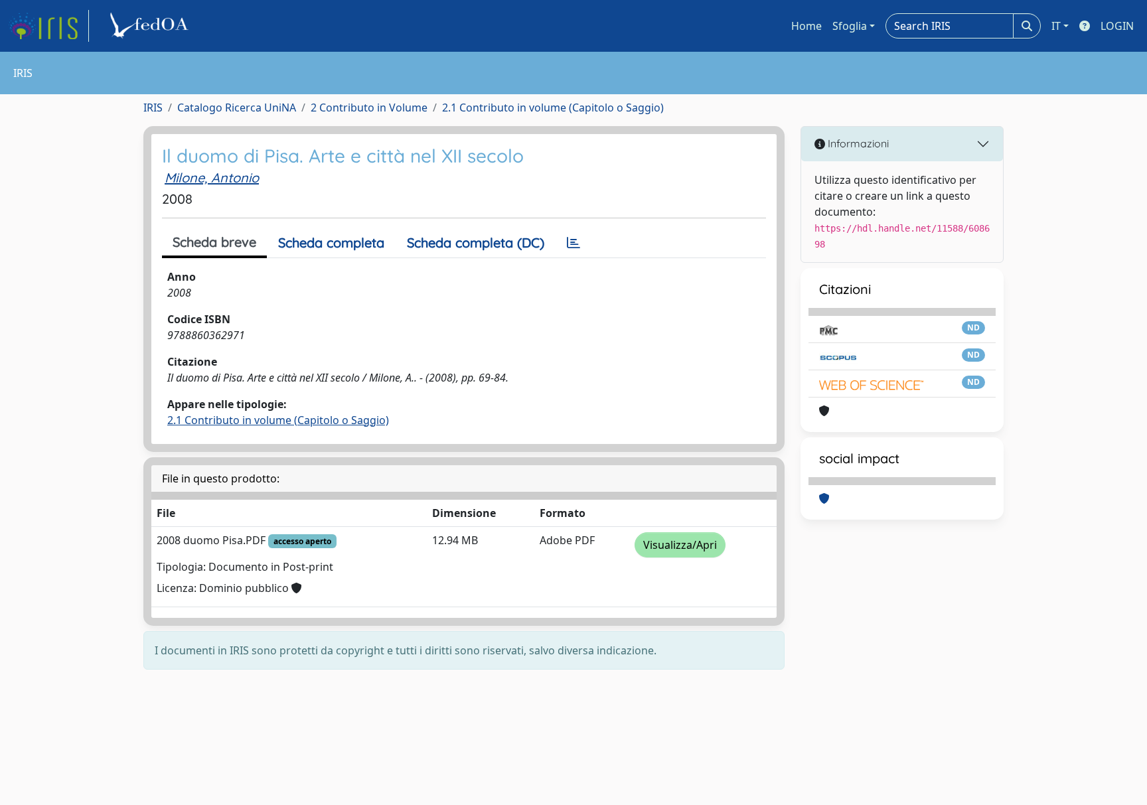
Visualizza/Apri (680, 545)
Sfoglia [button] (849, 26)
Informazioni (857, 143)
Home (806, 26)
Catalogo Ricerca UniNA (236, 107)
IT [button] (1056, 26)
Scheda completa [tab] (331, 242)
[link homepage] (48, 26)
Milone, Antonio (212, 177)
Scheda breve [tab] (214, 242)
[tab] (573, 243)
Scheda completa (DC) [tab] (475, 242)
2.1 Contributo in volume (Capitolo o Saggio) (553, 107)
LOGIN (1117, 26)
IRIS (153, 107)
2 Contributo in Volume (369, 107)
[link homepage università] (151, 26)
